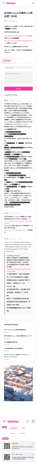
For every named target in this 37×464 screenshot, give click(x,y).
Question (14, 428)
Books (13, 433)
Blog (23, 428)
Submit (18, 89)
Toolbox (22, 433)
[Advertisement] (18, 382)
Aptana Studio (8, 242)
